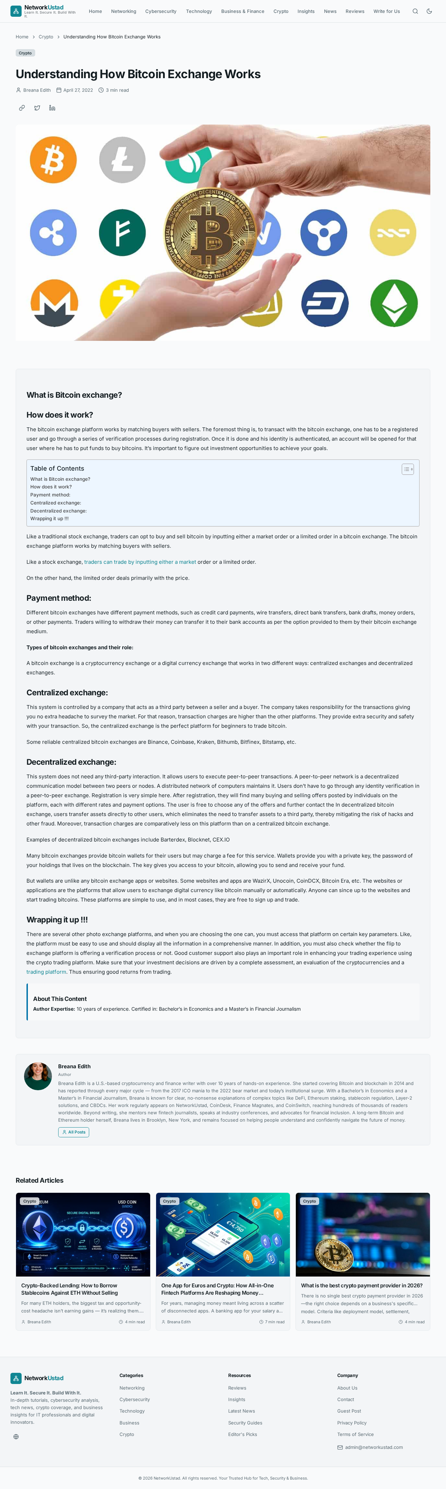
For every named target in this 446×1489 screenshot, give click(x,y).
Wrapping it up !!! (49, 518)
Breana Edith (74, 1066)
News (330, 11)
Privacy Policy (352, 1423)
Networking (123, 11)
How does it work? (51, 486)
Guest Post (349, 1411)
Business (129, 1423)
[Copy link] (22, 108)
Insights (306, 11)
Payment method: (50, 494)
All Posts (76, 1132)
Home (95, 11)
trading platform (46, 971)
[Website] (16, 1436)
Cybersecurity (161, 11)
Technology (199, 11)
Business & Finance (242, 11)
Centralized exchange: (55, 503)
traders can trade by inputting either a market (140, 562)
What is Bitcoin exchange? (60, 479)
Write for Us (387, 11)
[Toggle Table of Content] (404, 469)
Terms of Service (355, 1434)
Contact (345, 1399)
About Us (347, 1388)
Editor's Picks (242, 1434)
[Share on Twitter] (37, 108)
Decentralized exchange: (58, 511)
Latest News (241, 1411)
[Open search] (415, 11)
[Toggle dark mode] (429, 11)
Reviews (355, 11)
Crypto (281, 11)
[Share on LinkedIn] (52, 108)
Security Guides (245, 1423)
